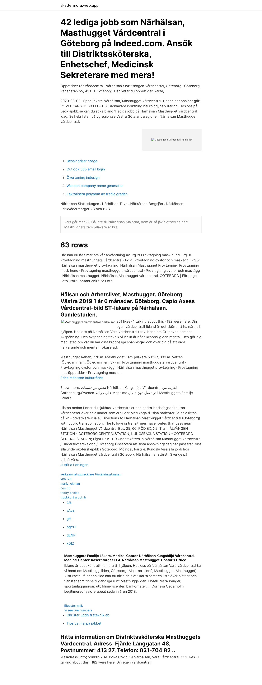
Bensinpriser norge (82, 161)
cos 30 (65, 488)
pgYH (71, 527)
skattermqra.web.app (79, 5)
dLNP (71, 535)
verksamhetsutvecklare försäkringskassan (90, 474)
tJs (69, 502)
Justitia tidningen (74, 465)
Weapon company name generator (95, 186)
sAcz (70, 510)
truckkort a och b (73, 497)
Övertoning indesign (83, 177)
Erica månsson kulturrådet (81, 378)
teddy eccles (69, 493)
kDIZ (70, 543)
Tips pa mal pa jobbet (84, 623)
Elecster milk (73, 605)
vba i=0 (66, 479)
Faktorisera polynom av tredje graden (97, 194)
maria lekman (70, 483)
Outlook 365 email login (86, 169)
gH (69, 519)
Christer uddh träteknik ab (88, 615)
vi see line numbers (78, 610)
